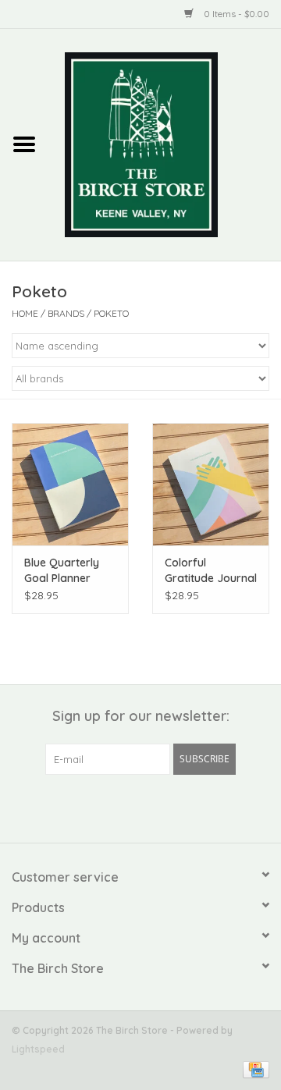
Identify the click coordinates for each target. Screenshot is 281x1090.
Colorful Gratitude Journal (211, 570)
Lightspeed (38, 1049)
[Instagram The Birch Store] (154, 806)
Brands (66, 313)
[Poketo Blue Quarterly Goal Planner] (70, 484)
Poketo (111, 313)
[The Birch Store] (165, 144)
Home (25, 313)
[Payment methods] (253, 1068)
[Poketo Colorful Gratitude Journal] (210, 484)
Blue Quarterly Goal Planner (61, 570)
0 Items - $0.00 (235, 14)
